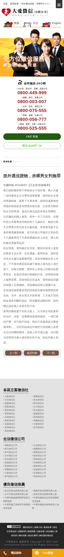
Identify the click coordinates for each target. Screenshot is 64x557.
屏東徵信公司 (39, 466)
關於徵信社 (28, 527)
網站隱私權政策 (46, 535)
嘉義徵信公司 (11, 462)
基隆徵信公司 (11, 445)
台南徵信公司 (39, 462)
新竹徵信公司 (11, 452)
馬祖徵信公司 (39, 476)
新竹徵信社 (38, 403)
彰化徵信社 (38, 410)
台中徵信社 (38, 406)
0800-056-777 (32, 119)
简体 (16, 23)
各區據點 (50, 531)
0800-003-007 (32, 101)
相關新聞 (22, 531)
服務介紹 (38, 527)
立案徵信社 (10, 396)
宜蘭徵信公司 (11, 469)
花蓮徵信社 (10, 424)
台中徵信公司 (11, 455)
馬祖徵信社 (10, 431)
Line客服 (48, 552)
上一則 (13, 353)
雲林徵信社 (10, 413)
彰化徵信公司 (11, 459)
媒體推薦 (31, 531)
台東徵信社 (38, 424)
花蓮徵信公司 (39, 469)
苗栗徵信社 (10, 406)
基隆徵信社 (38, 396)
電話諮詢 (16, 552)
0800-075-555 (32, 110)
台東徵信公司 (11, 473)
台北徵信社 (10, 400)
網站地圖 (22, 535)
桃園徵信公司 (39, 448)
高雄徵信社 (38, 417)
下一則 (51, 353)
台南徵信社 (10, 417)
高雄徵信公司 (11, 466)
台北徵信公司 (39, 445)
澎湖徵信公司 (39, 473)
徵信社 (14, 541)
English (56, 23)
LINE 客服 (32, 136)
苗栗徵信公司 (39, 452)
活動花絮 (41, 531)
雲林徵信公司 (39, 459)
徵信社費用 (33, 535)
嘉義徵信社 (38, 413)
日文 (35, 23)
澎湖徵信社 (10, 427)
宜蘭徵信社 (38, 420)
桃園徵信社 (10, 403)
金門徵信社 (38, 427)
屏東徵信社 (10, 420)
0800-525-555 (32, 128)
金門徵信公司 (11, 476)
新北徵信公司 (11, 448)
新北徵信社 (38, 400)
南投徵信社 (10, 410)
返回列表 (32, 353)
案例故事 (48, 527)
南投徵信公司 (39, 455)
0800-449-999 (32, 92)
